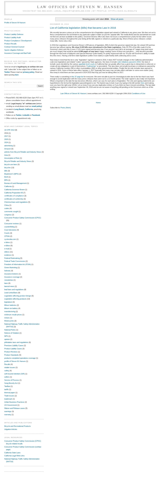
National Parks (10, 330)
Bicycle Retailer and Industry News (17, 161)
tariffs (6, 389)
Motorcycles (9, 321)
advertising (8, 146)
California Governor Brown (14, 190)
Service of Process (11, 380)
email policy (36, 106)
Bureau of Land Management (15, 183)
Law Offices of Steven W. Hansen (80, 6)
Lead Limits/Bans (11, 293)
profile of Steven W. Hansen (15, 361)
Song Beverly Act (11, 383)
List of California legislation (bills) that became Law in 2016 (83, 27)
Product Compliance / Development (18, 41)
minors (7, 318)
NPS (6, 336)
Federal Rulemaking (12, 258)
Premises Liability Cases (13, 345)
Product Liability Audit (12, 37)
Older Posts (151, 103)
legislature (8, 302)
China (6, 205)
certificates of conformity (13, 199)
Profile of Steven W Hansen (14, 23)
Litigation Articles (10, 429)
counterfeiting (9, 227)
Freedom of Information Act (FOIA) (17, 264)
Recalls (7, 364)
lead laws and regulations (14, 289)
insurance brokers (11, 274)
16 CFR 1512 (9, 130)
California (7, 186)
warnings (7, 411)
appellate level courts (87, 64)
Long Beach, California (23, 109)
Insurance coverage (12, 277)
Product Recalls (10, 44)
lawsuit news (9, 286)
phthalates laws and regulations (16, 342)
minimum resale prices (13, 315)
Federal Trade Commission (14, 261)
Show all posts (117, 19)
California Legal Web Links (14, 456)
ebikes (6, 252)
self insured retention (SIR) (14, 374)
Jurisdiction (8, 280)
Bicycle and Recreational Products (17, 426)
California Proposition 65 (13, 193)
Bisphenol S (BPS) (11, 174)
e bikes (7, 242)
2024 (6, 142)
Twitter (7, 72)
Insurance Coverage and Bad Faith (17, 53)
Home (98, 103)
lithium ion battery (11, 308)
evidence (7, 255)
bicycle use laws (10, 164)
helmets (7, 271)
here (142, 83)
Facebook (36, 115)
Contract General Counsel (14, 47)
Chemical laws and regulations (16, 202)
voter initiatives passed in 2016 (129, 62)
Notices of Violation (11, 333)
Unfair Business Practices (14, 402)
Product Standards (11, 355)
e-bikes (7, 246)
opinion (7, 339)
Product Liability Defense (13, 34)
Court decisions (10, 230)
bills (5, 171)
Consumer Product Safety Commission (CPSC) (22, 218)
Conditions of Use (138, 93)
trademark (8, 399)
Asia (6, 155)
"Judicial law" (91, 66)
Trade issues (9, 396)
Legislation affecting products (15, 299)
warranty (7, 415)
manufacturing (9, 311)
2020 (6, 139)
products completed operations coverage (19, 358)
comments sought (11, 211)
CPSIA (7, 236)
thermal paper (9, 393)
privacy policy (28, 72)
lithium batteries (10, 305)
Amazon (7, 149)
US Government (10, 405)
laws (6, 283)
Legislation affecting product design (17, 296)
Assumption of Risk (11, 158)
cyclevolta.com (10, 239)
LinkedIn (26, 115)
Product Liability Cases (13, 349)
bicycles (7, 168)
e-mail (6, 249)
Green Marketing (10, 267)
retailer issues (9, 367)
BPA (6, 180)
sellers (6, 377)
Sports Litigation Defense (13, 50)
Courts (6, 233)
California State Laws (12, 453)
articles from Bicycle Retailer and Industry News (22, 152)
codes (6, 208)
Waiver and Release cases (14, 408)
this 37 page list (77, 77)
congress (7, 215)
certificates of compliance (14, 196)
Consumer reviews (11, 224)
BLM (6, 177)
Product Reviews (10, 352)
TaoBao (7, 386)
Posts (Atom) (66, 108)
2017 (6, 136)
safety (6, 371)
